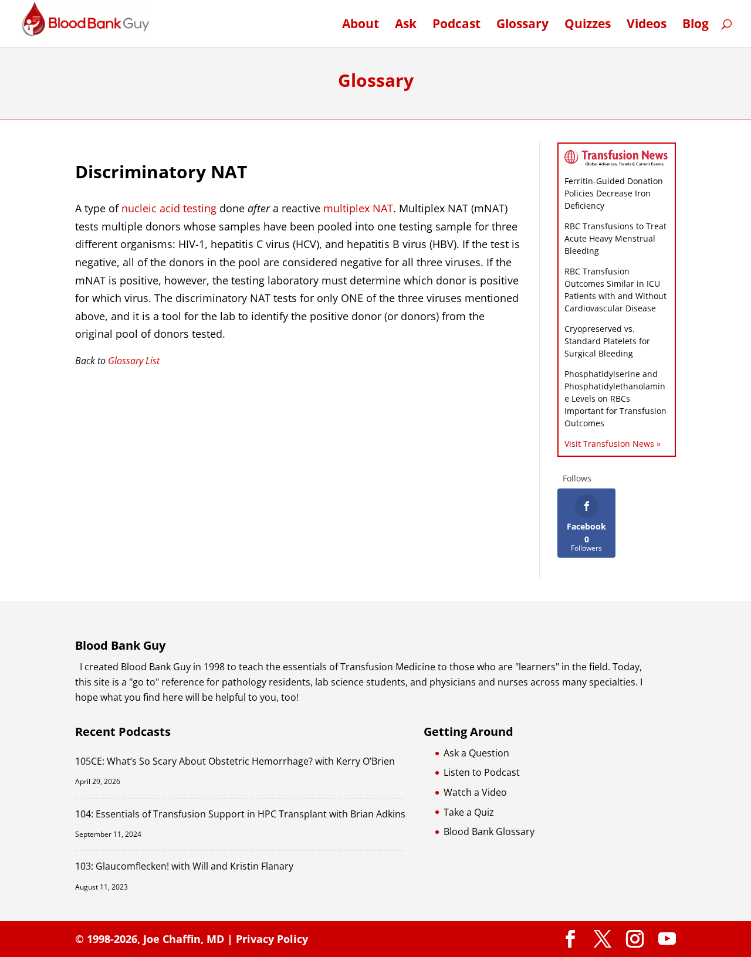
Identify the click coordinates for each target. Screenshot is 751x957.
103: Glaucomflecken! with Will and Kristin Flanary (184, 866)
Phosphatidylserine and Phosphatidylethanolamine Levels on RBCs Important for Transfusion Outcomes (615, 398)
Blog (695, 25)
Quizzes (587, 25)
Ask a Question (476, 752)
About (360, 25)
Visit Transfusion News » (612, 443)
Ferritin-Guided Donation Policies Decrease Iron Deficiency (613, 193)
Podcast (456, 25)
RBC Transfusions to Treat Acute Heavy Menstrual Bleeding (615, 238)
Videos (647, 25)
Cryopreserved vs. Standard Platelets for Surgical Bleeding (607, 341)
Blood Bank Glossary (489, 831)
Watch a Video (475, 792)
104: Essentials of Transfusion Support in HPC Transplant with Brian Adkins (240, 813)
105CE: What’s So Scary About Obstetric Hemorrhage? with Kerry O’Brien (235, 761)
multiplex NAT (358, 208)
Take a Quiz (469, 812)
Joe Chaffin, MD (183, 939)
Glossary (522, 25)
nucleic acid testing (168, 208)
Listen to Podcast (482, 772)
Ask (406, 25)
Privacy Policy (272, 939)
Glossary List (134, 360)
